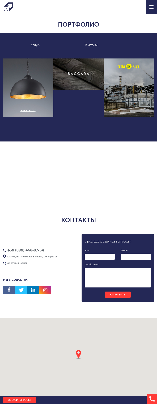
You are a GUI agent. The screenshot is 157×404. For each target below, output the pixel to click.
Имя (87, 250)
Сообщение (91, 264)
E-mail (124, 250)
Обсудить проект (19, 399)
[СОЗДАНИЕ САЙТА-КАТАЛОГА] (78, 74)
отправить (118, 294)
